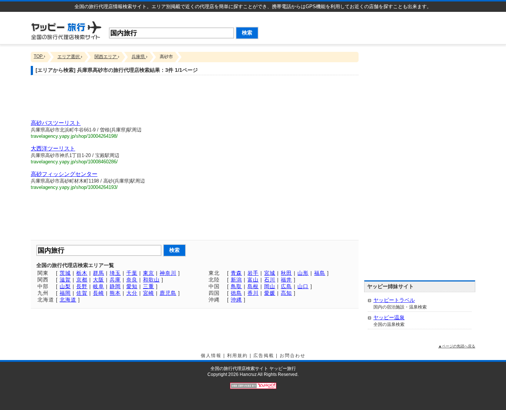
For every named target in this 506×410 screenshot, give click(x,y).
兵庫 (115, 280)
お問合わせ (293, 355)
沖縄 (236, 300)
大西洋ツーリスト (53, 148)
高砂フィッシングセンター (64, 174)
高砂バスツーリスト (56, 123)
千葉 (131, 273)
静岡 (115, 286)
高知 (286, 293)
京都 (81, 280)
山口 (303, 286)
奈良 (131, 280)
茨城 (65, 273)
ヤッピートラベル (394, 300)
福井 (286, 280)
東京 (148, 273)
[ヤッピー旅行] (66, 30)
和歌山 (151, 280)
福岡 (65, 293)
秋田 (286, 273)
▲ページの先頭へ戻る (456, 346)
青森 (236, 273)
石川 (269, 280)
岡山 (269, 286)
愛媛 (269, 293)
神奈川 (168, 273)
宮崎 (148, 293)
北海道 (68, 300)
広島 (286, 286)
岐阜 (98, 286)
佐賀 (81, 293)
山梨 (65, 286)
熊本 (115, 293)
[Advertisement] (388, 27)
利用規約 (237, 355)
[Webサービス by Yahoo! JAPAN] (253, 385)
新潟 (236, 280)
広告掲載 (263, 355)
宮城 (269, 273)
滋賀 (65, 280)
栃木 (81, 273)
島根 (253, 286)
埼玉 (115, 273)
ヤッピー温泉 (389, 317)
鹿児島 (168, 293)
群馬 (98, 273)
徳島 (236, 293)
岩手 (253, 273)
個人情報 (211, 355)
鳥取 (236, 286)
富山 (253, 280)
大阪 (98, 280)
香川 (253, 293)
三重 (148, 286)
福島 (319, 273)
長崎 (98, 293)
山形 (303, 273)
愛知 (131, 286)
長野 (81, 286)
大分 (131, 293)
